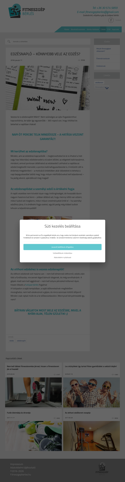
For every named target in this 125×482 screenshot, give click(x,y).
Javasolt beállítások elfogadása (62, 247)
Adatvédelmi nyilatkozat (62, 257)
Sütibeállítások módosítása (62, 253)
